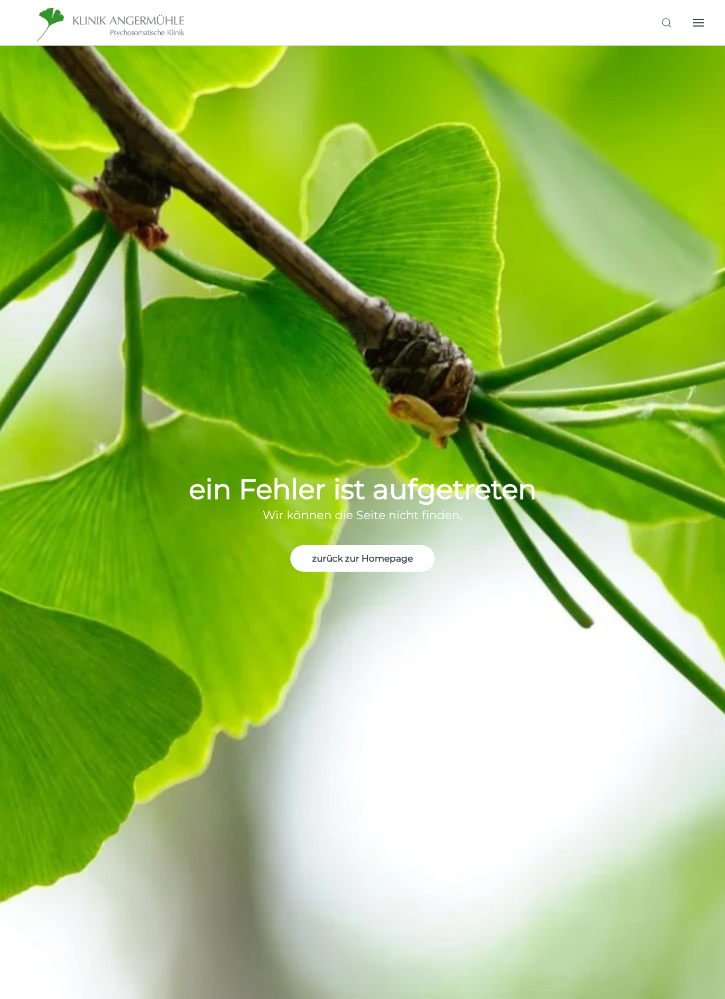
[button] (666, 23)
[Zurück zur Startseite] (111, 22)
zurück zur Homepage (362, 558)
